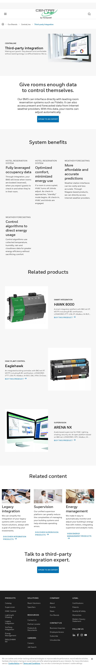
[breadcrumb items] (3, 24)
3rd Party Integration (9, 628)
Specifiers (32, 607)
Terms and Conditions (31, 663)
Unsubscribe (55, 640)
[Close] (92, 659)
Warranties (76, 615)
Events (53, 607)
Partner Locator (34, 624)
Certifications (77, 603)
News (52, 611)
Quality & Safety (79, 611)
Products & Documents (32, 629)
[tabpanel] (48, 52)
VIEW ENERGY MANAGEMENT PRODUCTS (79, 534)
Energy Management (10, 634)
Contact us (32, 620)
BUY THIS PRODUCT (63, 317)
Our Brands (54, 615)
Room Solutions (34, 603)
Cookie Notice (13, 663)
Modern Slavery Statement (78, 620)
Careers (31, 643)
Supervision (10, 607)
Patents (75, 607)
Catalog (8, 603)
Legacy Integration (9, 622)
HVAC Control (10, 611)
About (52, 603)
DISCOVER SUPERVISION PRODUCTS (46, 533)
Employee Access (57, 632)
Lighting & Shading (9, 616)
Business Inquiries (57, 628)
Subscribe (54, 636)
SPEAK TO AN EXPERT (48, 119)
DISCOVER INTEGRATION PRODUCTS (14, 537)
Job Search (32, 647)
